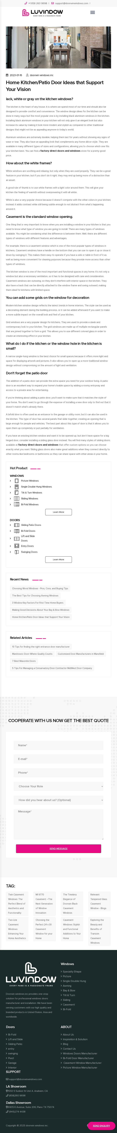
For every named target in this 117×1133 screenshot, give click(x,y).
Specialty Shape (72, 971)
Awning (67, 985)
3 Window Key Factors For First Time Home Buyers (37, 602)
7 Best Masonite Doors (24, 661)
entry (11, 1048)
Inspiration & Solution (75, 1039)
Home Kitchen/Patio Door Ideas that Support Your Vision (41, 617)
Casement (69, 1004)
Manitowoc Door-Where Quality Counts (32, 654)
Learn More (58, 512)
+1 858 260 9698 (37, 3)
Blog (65, 1044)
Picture (67, 976)
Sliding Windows (29, 498)
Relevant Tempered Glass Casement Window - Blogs (98, 901)
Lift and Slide (15, 1039)
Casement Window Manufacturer (82, 1063)
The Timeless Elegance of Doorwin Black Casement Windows (70, 903)
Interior (12, 1067)
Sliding (66, 1000)
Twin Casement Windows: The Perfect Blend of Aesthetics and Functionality (16, 903)
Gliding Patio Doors (31, 525)
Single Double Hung (74, 981)
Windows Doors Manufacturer (80, 1053)
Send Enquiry (101, 1125)
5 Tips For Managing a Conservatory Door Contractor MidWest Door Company (52, 668)
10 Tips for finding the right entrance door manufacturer (41, 646)
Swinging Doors (29, 551)
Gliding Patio (15, 1044)
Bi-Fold (67, 1009)
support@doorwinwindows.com (71, 3)
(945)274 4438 (17, 1111)
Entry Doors (27, 546)
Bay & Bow (69, 990)
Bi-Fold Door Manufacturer (78, 1058)
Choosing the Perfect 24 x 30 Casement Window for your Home (44, 929)
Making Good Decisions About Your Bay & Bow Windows (40, 610)
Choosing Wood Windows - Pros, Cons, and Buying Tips (40, 588)
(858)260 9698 (17, 1095)
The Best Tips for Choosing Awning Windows (35, 595)
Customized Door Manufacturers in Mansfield (81, 654)
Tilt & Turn (69, 995)
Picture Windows (30, 480)
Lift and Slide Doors (28, 538)
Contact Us (69, 1048)
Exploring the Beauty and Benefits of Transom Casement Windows (97, 931)
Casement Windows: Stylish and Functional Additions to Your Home (72, 929)
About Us (68, 1034)
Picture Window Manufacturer (80, 1067)
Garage (12, 1063)
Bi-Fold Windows (30, 504)
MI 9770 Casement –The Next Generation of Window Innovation (44, 903)
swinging (13, 1053)
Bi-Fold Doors (28, 530)
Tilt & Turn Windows (31, 492)
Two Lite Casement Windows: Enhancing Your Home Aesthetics (17, 929)
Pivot (11, 1058)
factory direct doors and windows (60, 150)
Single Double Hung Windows (36, 486)
